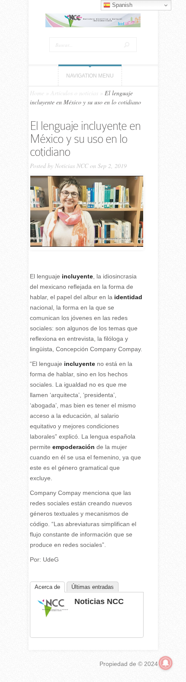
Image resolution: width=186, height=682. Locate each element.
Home (37, 93)
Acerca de (47, 587)
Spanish (121, 5)
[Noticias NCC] (52, 616)
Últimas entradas (92, 587)
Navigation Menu (90, 76)
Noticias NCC (71, 166)
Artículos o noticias (74, 93)
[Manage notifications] (166, 663)
